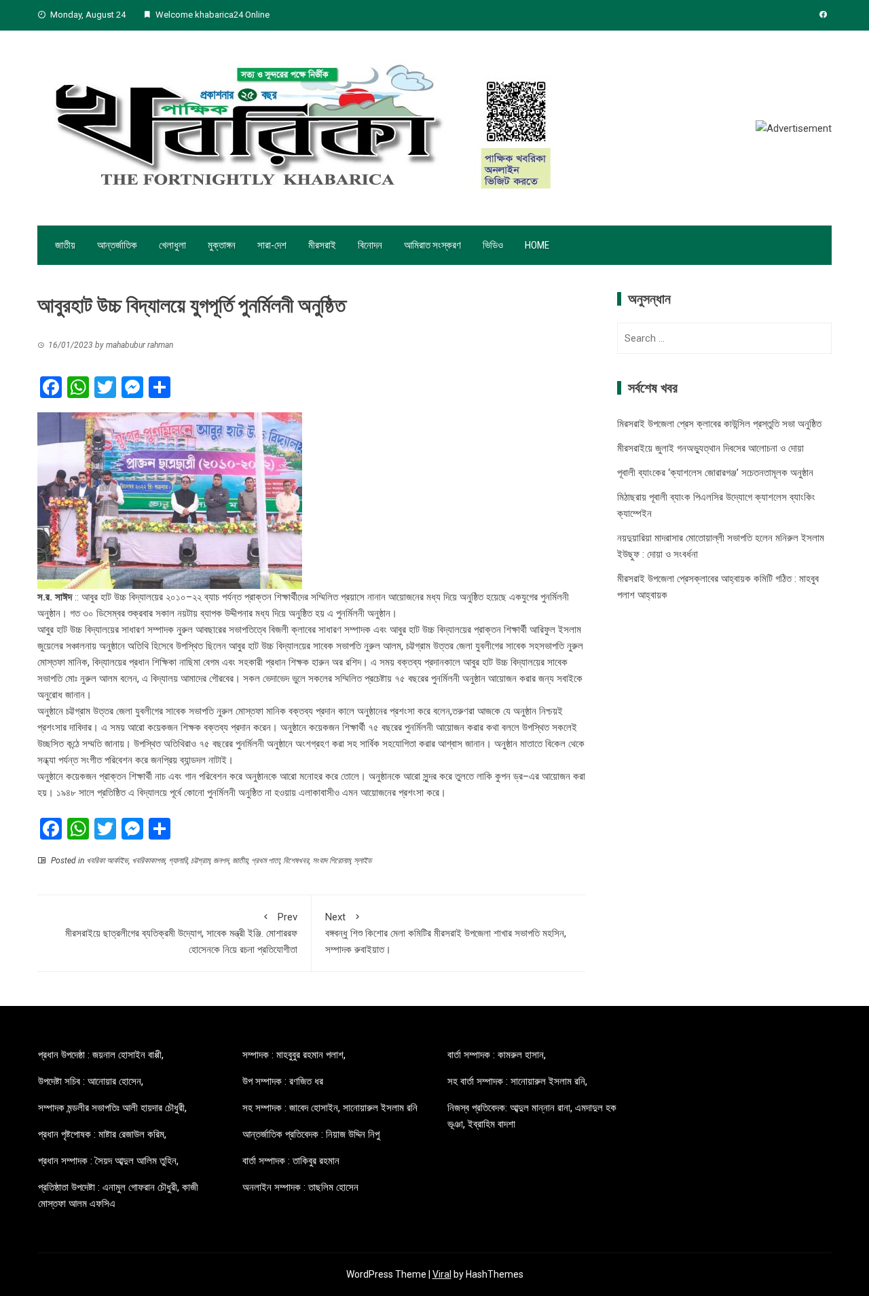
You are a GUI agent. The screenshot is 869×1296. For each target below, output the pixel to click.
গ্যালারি (177, 860)
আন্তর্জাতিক (117, 245)
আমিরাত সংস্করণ (432, 245)
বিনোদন (370, 245)
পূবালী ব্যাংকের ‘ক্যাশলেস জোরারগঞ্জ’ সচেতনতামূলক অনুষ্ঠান (715, 473)
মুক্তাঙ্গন (222, 245)
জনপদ (221, 860)
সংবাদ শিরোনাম (331, 860)
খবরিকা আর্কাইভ (107, 860)
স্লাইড (362, 860)
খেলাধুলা (172, 245)
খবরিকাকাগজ (148, 860)
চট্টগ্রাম (200, 860)
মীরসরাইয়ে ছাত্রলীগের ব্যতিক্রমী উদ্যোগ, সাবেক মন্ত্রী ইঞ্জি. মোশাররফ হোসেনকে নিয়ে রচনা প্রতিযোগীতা (181, 933)
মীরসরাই (322, 245)
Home (537, 245)
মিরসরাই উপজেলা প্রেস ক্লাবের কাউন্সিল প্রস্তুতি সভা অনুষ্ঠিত (719, 424)
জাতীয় (65, 245)
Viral (441, 1274)
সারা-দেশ (271, 245)
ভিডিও (493, 245)
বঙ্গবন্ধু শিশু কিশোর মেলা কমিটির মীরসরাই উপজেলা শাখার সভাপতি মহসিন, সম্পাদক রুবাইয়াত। (445, 933)
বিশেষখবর (296, 860)
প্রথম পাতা (265, 860)
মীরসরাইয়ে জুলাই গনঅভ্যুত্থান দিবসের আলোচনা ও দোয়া (710, 448)
